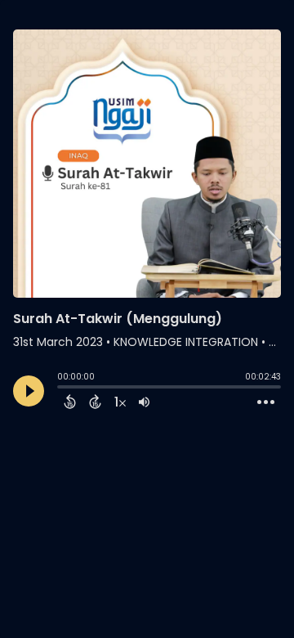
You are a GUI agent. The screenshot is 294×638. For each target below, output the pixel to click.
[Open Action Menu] (266, 402)
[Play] (28, 391)
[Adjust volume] (144, 401)
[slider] (61, 388)
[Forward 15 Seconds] (95, 401)
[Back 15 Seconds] (69, 401)
